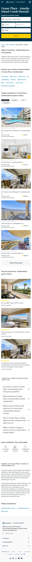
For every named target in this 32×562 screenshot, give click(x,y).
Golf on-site (10, 83)
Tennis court (19, 83)
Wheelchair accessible (8, 86)
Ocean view (6, 102)
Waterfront (22, 76)
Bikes (3, 83)
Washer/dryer (22, 79)
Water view (13, 76)
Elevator (13, 79)
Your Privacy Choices (18, 554)
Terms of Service (27, 551)
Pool (23, 100)
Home (3, 44)
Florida (12, 44)
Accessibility (9, 554)
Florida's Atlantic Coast (8, 508)
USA (7, 44)
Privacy (19, 551)
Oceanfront (4, 76)
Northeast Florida (23, 508)
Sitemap (13, 551)
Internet (14, 100)
